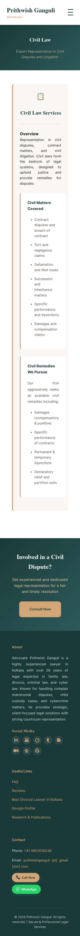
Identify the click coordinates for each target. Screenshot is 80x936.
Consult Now (40, 609)
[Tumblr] (48, 740)
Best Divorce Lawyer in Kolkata (37, 799)
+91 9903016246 (38, 850)
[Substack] (27, 740)
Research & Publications (31, 817)
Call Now (28, 877)
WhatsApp (28, 889)
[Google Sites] (27, 751)
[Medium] (16, 751)
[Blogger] (59, 740)
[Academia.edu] (37, 740)
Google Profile (23, 808)
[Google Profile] (37, 751)
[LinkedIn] (16, 740)
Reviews (18, 790)
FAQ (15, 782)
